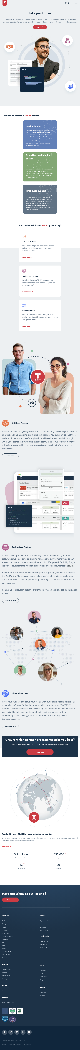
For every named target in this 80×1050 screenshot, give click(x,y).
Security (4, 978)
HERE (71, 565)
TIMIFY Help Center (8, 1002)
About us (5, 846)
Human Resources (7, 936)
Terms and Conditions (15, 1044)
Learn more (26, 257)
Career (42, 973)
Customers (43, 976)
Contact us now (10, 600)
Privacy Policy (27, 1044)
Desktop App (44, 941)
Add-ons (4, 972)
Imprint (4, 1044)
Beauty (4, 945)
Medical (4, 948)
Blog (41, 980)
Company (43, 970)
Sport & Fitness (6, 951)
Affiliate (42, 995)
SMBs (3, 921)
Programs (43, 992)
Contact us (40, 752)
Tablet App (43, 944)
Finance (4, 930)
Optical (4, 958)
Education (5, 939)
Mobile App (43, 947)
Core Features (6, 969)
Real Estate (5, 933)
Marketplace (6, 975)
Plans (3, 990)
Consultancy (5, 954)
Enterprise (5, 924)
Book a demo (44, 930)
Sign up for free (44, 921)
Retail (4, 927)
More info (40, 27)
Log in (42, 924)
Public (4, 942)
